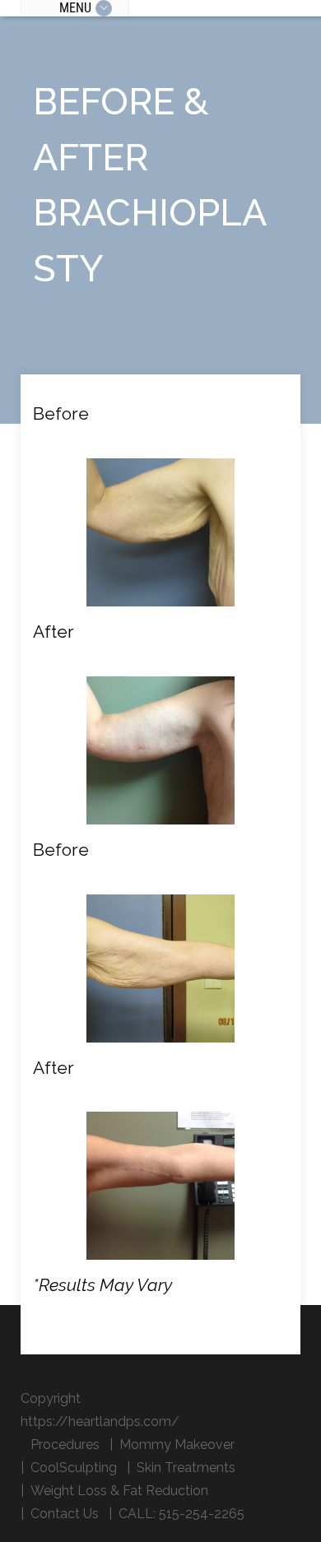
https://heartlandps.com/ (100, 1421)
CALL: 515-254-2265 (181, 1513)
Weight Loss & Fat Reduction (119, 1490)
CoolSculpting (73, 1467)
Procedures (65, 1444)
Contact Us (64, 1513)
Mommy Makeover (177, 1444)
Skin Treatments (186, 1467)
